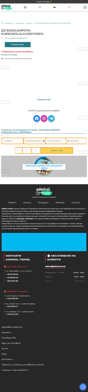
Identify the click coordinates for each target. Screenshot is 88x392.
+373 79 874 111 (11, 306)
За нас (5, 348)
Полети (76, 202)
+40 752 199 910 (11, 274)
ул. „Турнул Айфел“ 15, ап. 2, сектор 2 (19, 271)
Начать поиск (57, 151)
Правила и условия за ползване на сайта (23, 365)
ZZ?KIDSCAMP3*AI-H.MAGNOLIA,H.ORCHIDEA (53, 23)
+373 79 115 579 (11, 314)
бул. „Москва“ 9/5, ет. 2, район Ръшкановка (20, 304)
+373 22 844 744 (11, 299)
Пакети (12, 202)
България (20, 23)
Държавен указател (12, 327)
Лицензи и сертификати (15, 370)
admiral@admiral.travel (55, 266)
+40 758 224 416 (11, 278)
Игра (4, 354)
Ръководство (9, 338)
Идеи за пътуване (11, 343)
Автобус (60, 202)
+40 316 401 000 (11, 281)
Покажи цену (17, 45)
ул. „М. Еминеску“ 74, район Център (18, 296)
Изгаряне (6, 332)
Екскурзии (43, 202)
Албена (29, 23)
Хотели (27, 202)
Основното (9, 23)
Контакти (7, 359)
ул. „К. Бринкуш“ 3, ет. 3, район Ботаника (19, 311)
